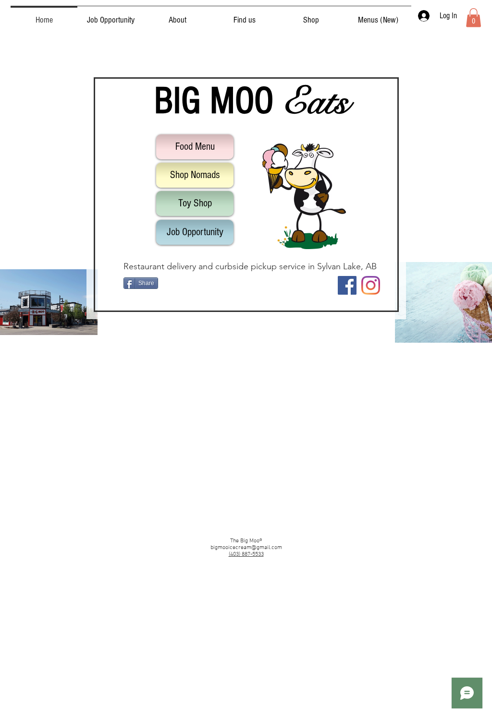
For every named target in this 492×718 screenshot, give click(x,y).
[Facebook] (347, 285)
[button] (473, 17)
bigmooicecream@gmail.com (246, 547)
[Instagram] (370, 285)
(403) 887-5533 (246, 554)
